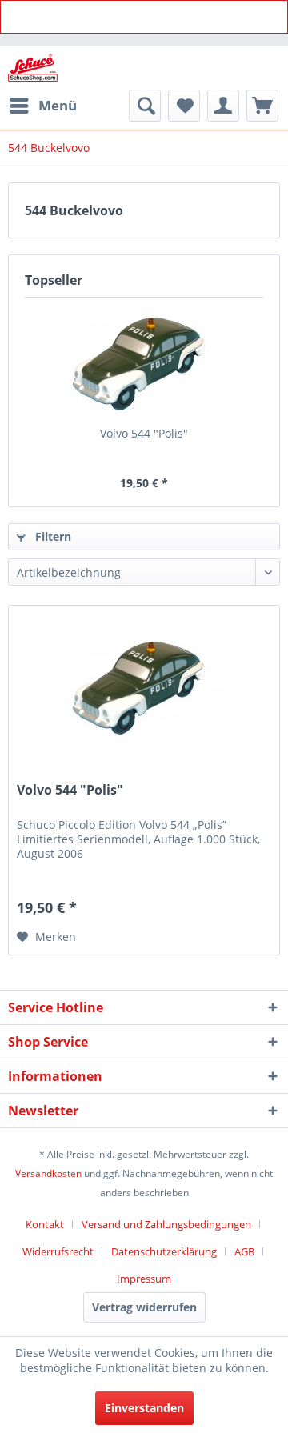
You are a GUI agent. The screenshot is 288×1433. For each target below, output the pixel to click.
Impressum (144, 1278)
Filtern (51, 536)
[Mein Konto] (223, 106)
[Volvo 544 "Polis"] (144, 362)
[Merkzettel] (184, 106)
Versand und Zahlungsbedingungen (166, 1224)
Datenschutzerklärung (164, 1251)
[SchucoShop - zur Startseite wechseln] (33, 68)
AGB (244, 1251)
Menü (57, 105)
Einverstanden (144, 1407)
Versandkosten (48, 1173)
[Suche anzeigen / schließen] (145, 106)
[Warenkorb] (262, 106)
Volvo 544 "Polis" (144, 433)
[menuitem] (42, 106)
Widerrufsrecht (58, 1251)
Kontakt (45, 1224)
